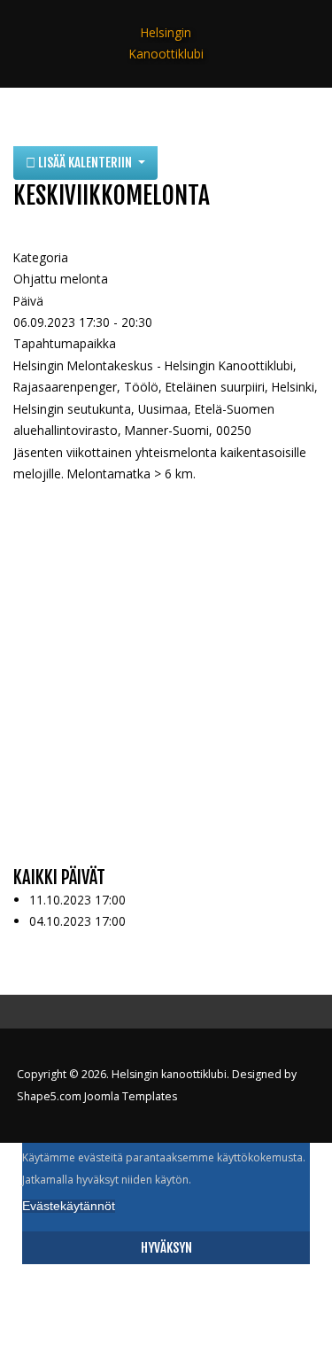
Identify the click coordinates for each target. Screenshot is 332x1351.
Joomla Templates (130, 1096)
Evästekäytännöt (68, 1206)
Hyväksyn (166, 1247)
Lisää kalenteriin (85, 162)
